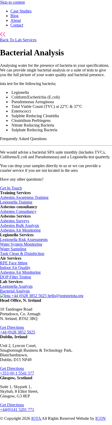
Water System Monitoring (21, 244)
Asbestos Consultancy (18, 211)
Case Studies (21, 11)
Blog (14, 16)
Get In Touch (11, 188)
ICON (100, 418)
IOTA (36, 418)
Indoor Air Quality (15, 267)
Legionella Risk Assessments (24, 239)
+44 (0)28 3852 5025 (29, 295)
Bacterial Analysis (15, 291)
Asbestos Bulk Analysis (19, 225)
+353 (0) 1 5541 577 (17, 373)
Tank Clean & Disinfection (22, 253)
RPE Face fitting (13, 263)
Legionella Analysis (16, 286)
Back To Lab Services (18, 40)
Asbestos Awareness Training (24, 197)
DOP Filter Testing (15, 277)
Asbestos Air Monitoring (20, 230)
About (15, 20)
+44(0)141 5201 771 (17, 409)
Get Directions (12, 327)
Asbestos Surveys (14, 221)
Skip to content (12, 2)
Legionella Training (16, 202)
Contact (16, 25)
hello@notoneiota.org (65, 295)
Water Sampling (13, 249)
